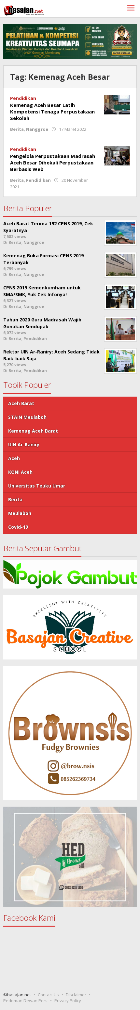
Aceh (14, 458)
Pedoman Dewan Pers (25, 1000)
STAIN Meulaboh (27, 417)
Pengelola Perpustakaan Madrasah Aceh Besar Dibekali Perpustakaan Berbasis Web (52, 162)
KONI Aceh (20, 472)
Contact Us (48, 995)
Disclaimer (76, 995)
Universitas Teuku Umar (36, 486)
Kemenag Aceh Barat (33, 431)
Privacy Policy (67, 1000)
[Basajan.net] (23, 9)
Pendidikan (23, 98)
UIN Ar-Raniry (23, 444)
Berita (17, 129)
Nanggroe (37, 129)
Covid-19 (18, 527)
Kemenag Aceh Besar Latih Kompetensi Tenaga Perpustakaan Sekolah (52, 111)
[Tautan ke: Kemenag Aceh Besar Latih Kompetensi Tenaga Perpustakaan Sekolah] (117, 104)
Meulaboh (19, 513)
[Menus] (131, 9)
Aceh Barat (21, 403)
